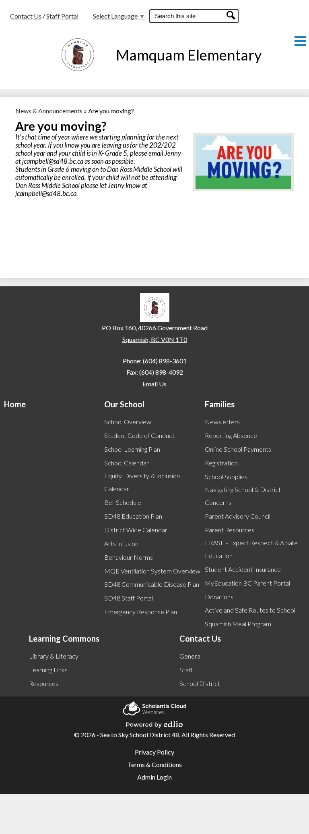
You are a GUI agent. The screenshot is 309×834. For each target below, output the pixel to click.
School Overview (127, 421)
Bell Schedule (122, 502)
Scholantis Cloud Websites (154, 705)
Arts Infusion (121, 543)
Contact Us (25, 16)
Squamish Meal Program (238, 624)
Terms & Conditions (155, 764)
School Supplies (226, 476)
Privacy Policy (154, 752)
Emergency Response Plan (140, 611)
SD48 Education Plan (133, 516)
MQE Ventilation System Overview (152, 571)
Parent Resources (229, 530)
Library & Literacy (53, 656)
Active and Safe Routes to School (250, 610)
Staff (186, 669)
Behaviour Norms (128, 557)
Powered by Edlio (154, 721)
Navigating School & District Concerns (243, 496)
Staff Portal (62, 16)
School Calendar (126, 463)
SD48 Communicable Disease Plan (151, 584)
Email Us (154, 384)
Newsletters (222, 421)
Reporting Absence (231, 435)
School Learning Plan (132, 449)
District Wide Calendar (135, 530)
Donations (219, 596)
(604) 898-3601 (165, 361)
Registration (221, 463)
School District (199, 683)
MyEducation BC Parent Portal (247, 583)
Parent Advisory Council (237, 516)
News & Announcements (48, 111)
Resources (43, 683)
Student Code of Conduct (139, 435)
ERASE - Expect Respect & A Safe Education (251, 549)
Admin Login (154, 777)
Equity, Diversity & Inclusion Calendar (142, 482)
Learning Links (48, 669)
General (190, 656)
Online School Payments (238, 449)
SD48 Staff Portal (128, 598)
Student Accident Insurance (243, 569)
